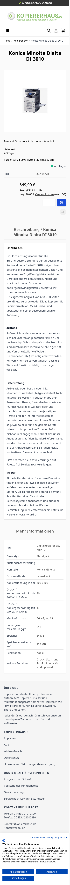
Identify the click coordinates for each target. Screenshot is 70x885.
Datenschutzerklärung (40, 837)
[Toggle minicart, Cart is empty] (63, 30)
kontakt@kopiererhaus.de (20, 824)
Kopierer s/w (21, 40)
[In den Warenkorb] (61, 202)
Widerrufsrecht (13, 751)
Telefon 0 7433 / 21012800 (20, 813)
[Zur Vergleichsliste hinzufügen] (63, 212)
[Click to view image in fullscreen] (35, 101)
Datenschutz (12, 757)
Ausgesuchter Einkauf (17, 779)
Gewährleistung (14, 792)
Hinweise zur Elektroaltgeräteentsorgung (29, 764)
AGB (6, 745)
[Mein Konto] (56, 30)
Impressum (11, 738)
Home (7, 40)
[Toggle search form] (49, 30)
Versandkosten (44, 194)
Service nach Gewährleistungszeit (24, 798)
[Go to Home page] (35, 16)
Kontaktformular (14, 828)
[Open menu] (8, 30)
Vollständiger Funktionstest (21, 785)
